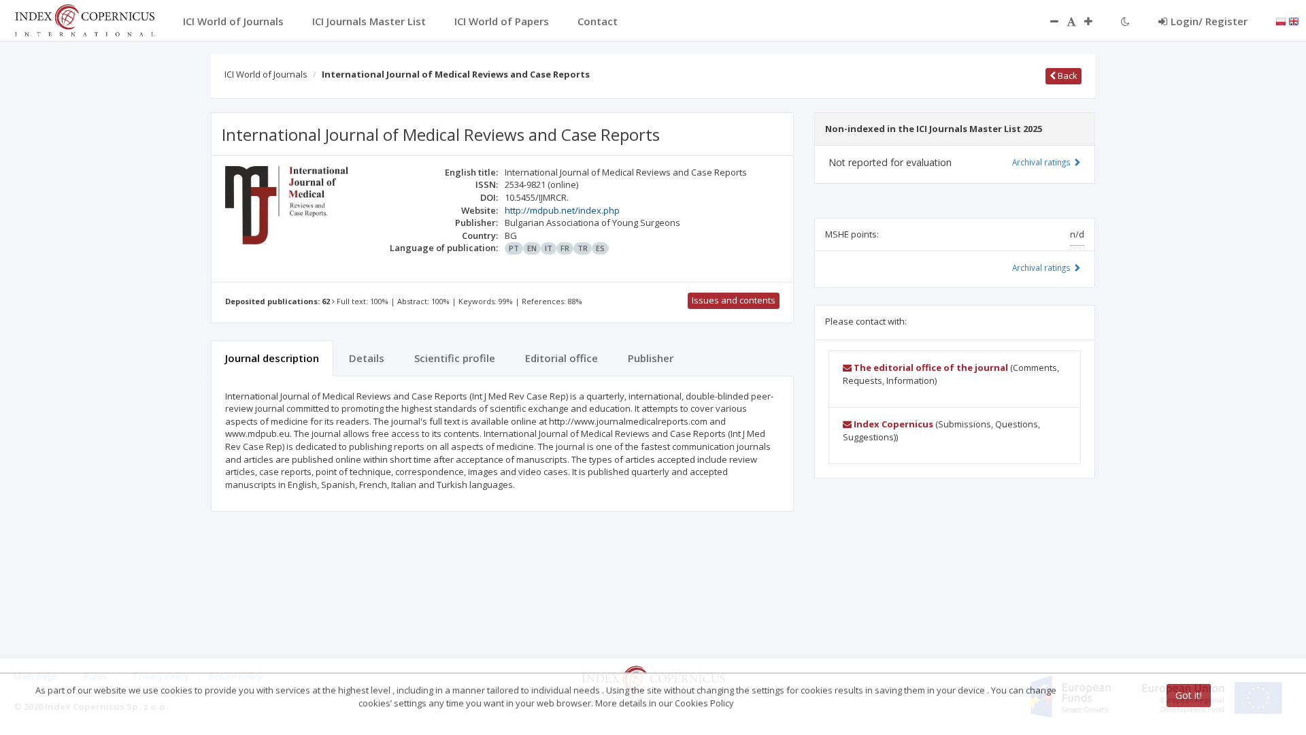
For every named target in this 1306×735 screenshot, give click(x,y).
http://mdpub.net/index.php (562, 210)
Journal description (272, 358)
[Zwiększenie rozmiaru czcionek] (1095, 21)
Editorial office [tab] (561, 358)
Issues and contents (733, 300)
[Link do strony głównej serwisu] (84, 19)
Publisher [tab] (650, 358)
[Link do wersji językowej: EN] (1293, 20)
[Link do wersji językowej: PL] (1280, 20)
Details (366, 358)
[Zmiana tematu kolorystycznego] (1125, 21)
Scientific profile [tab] (454, 358)
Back (1066, 75)
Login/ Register (1209, 21)
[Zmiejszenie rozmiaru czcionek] (1047, 21)
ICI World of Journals (265, 74)
